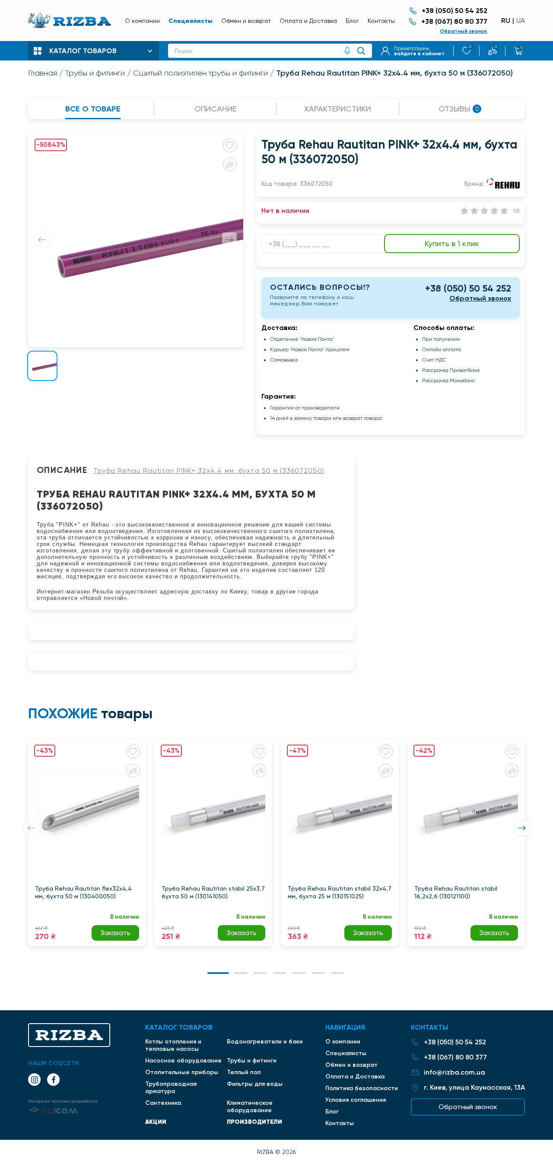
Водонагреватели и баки (265, 1041)
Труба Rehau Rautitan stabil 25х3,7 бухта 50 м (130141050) (213, 892)
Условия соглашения (355, 1100)
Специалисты (190, 20)
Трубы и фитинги (95, 73)
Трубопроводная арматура (171, 1087)
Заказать (115, 933)
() (516, 210)
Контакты (381, 20)
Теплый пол (244, 1072)
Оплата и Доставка (308, 20)
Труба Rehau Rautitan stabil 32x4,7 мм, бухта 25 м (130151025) (339, 892)
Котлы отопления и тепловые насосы (173, 1045)
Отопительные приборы (181, 1072)
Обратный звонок (463, 31)
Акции (155, 1122)
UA (520, 20)
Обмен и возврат (246, 20)
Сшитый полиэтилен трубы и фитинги (200, 73)
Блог (352, 20)
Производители (254, 1122)
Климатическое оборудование (250, 1106)
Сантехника (163, 1103)
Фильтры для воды (255, 1084)
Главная (42, 73)
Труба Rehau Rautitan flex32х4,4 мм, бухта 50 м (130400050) (83, 892)
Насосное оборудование (183, 1060)
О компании (142, 20)
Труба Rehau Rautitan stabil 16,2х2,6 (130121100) (455, 892)
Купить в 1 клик (452, 243)
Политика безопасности (361, 1088)
